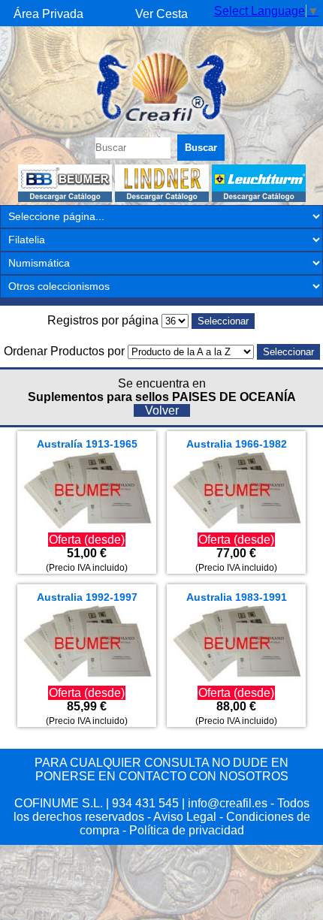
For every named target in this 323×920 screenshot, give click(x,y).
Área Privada (48, 14)
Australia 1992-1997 (87, 597)
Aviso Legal (184, 816)
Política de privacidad (186, 830)
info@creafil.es (227, 803)
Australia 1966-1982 (236, 444)
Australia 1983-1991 (236, 597)
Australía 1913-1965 (87, 444)
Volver (162, 410)
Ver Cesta (161, 14)
